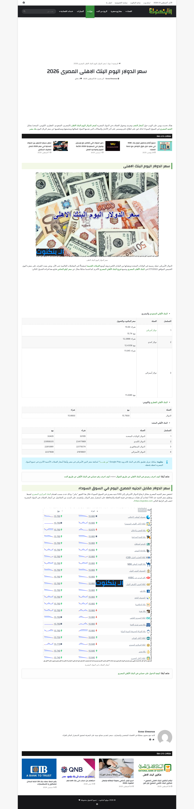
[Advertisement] (97, 39)
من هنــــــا (104, 462)
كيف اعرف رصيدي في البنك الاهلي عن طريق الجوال (138, 476)
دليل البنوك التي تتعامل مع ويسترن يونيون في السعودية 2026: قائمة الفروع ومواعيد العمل (89, 146)
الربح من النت (101, 11)
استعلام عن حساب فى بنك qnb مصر (81, 780)
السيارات (80, 11)
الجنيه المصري (166, 129)
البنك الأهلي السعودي (159, 313)
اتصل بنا (109, 3)
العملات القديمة (93, 266)
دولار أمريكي (151, 330)
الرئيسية (115, 63)
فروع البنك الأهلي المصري (110, 269)
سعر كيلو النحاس (65, 269)
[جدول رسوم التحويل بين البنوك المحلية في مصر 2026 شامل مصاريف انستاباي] (60, 146)
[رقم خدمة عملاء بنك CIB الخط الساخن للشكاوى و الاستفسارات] (39, 769)
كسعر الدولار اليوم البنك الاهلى (84, 125)
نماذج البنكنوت (135, 3)
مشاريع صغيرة (116, 11)
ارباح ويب (146, 3)
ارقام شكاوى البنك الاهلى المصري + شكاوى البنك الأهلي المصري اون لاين (157, 782)
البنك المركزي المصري (41, 494)
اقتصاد (129, 11)
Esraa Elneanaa (111, 79)
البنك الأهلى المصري (136, 269)
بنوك (91, 11)
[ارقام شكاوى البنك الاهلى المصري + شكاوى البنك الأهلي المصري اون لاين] (155, 768)
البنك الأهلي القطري (159, 402)
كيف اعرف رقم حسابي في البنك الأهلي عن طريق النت (87, 476)
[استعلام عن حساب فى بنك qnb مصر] (77, 768)
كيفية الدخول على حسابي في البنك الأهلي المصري (139, 673)
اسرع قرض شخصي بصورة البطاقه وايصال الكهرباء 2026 (118, 782)
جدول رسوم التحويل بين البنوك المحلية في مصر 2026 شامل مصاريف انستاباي (39, 146)
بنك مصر (33, 129)
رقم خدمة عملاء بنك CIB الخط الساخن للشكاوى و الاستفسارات (41, 783)
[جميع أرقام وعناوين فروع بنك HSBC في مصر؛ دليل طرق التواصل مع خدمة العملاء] (165, 146)
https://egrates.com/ (143, 501)
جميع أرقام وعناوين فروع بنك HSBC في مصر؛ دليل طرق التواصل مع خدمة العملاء (141, 146)
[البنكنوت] (160, 11)
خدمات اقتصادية (67, 11)
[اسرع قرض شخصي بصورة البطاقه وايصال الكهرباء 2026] (116, 768)
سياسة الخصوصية (121, 3)
